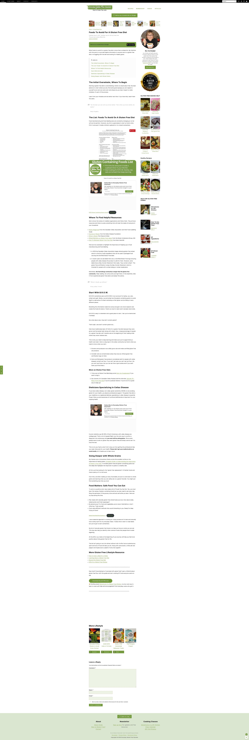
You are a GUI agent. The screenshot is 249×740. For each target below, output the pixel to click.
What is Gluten (93, 236)
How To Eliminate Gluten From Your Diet (101, 240)
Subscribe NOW (147, 63)
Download (112, 212)
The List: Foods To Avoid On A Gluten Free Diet (105, 65)
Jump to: (95, 60)
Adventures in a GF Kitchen (150, 725)
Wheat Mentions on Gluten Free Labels (100, 238)
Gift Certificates (150, 729)
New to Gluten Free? (98, 727)
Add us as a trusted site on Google (125, 15)
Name (91, 690)
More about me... (150, 67)
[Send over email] (1, 372)
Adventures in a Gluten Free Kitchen (110, 584)
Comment (92, 668)
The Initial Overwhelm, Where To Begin (102, 63)
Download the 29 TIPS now (101, 580)
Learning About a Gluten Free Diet (99, 558)
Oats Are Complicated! (123, 373)
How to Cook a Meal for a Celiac (98, 556)
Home (90, 29)
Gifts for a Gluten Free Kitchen (98, 562)
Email (91, 696)
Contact (98, 729)
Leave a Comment (93, 38)
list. (97, 515)
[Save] (132, 130)
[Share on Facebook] (1, 367)
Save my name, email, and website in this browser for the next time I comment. (110, 701)
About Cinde (98, 725)
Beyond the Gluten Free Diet (97, 560)
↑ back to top (124, 716)
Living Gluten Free (97, 29)
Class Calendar (151, 727)
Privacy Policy (123, 735)
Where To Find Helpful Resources (101, 68)
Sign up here (117, 725)
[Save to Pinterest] (1, 370)
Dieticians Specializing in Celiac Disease (103, 73)
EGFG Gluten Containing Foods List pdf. (98, 212)
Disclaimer (115, 735)
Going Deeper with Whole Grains (100, 76)
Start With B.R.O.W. (97, 71)
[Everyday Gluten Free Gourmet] (100, 10)
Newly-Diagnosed (94, 229)
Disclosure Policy (132, 735)
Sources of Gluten (94, 234)
